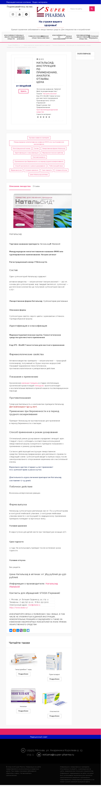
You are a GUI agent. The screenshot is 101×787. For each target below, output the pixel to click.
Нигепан (23, 706)
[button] (13, 14)
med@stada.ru (34, 605)
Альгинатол (54, 711)
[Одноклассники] (14, 630)
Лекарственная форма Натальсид (53, 148)
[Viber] (21, 630)
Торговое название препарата (39, 138)
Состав (36, 148)
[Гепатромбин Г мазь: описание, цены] (23, 658)
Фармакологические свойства (52, 153)
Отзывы (36, 186)
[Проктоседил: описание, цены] (54, 661)
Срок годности (47, 170)
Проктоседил (54, 674)
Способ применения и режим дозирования (30, 166)
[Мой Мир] (17, 630)
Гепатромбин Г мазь (23, 669)
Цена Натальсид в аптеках (39, 174)
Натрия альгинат (50, 94)
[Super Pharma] (51, 12)
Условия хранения (31, 170)
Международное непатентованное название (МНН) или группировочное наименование (39, 143)
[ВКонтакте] (10, 630)
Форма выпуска (16, 170)
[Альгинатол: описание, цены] (54, 698)
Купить (23, 91)
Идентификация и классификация (27, 153)
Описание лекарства (20, 186)
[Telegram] (28, 630)
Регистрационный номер (21, 148)
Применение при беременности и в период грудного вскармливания (39, 161)
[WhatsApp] (24, 630)
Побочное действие (56, 166)
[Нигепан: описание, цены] (23, 695)
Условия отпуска (61, 170)
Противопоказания (38, 157)
